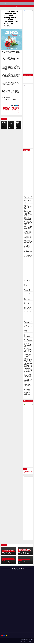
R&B (19, 551)
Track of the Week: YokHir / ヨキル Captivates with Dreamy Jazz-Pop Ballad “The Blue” (28, 206)
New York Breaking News (5, 550)
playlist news (11, 551)
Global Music (21, 641)
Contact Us (29, 641)
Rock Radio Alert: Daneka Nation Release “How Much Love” (28, 293)
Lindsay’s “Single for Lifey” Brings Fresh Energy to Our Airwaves (28, 190)
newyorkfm (3, 127)
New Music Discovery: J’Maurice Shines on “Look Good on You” (27, 218)
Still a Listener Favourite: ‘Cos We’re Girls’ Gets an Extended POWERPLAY (28, 154)
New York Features (11, 550)
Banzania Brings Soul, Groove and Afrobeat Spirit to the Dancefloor (28, 302)
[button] (31, 6)
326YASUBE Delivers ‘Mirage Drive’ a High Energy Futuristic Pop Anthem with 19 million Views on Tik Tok (27, 279)
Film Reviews (25, 641)
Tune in (32, 641)
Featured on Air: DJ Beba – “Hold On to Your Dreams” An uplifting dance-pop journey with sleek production (28, 321)
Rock (14, 551)
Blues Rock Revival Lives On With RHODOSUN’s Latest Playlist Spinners (28, 339)
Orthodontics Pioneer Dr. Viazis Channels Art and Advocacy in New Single (28, 325)
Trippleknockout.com (5, 100)
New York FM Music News (5, 551)
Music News (22, 639)
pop (30, 550)
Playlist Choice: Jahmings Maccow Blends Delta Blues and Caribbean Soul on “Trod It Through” (28, 257)
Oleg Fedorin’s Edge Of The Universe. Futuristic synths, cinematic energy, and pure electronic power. (28, 370)
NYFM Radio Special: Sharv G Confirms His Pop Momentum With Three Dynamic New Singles (27, 344)
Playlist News (26, 639)
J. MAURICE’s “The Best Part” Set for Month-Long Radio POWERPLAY (28, 158)
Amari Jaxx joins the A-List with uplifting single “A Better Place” (28, 162)
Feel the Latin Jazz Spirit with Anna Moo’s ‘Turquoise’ (28, 166)
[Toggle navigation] (16, 6)
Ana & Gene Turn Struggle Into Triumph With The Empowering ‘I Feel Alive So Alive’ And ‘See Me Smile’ (28, 268)
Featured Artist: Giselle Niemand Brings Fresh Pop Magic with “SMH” (28, 237)
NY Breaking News (31, 639)
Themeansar (2, 640)
